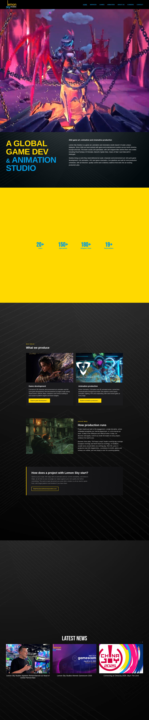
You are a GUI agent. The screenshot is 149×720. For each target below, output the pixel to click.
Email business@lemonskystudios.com (45, 488)
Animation (111, 4)
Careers (130, 4)
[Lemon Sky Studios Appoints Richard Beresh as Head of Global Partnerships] (28, 658)
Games (102, 4)
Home (85, 4)
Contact (140, 4)
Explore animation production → (89, 400)
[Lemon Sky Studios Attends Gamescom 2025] (74, 658)
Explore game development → (39, 400)
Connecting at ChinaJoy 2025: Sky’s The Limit (121, 676)
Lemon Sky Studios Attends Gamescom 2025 (74, 676)
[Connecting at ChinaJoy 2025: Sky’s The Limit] (121, 658)
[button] (140, 642)
